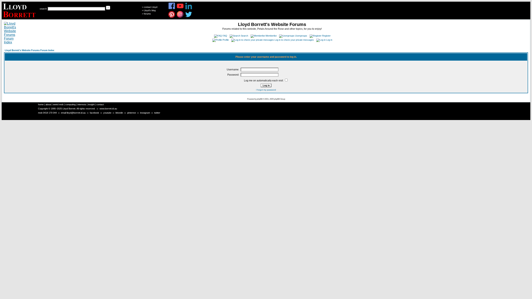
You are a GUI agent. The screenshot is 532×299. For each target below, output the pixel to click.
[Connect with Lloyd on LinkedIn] (189, 8)
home (41, 104)
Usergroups (301, 35)
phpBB (259, 99)
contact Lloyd (150, 7)
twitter (157, 113)
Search (244, 35)
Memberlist (271, 35)
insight (91, 104)
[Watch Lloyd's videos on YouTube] (180, 8)
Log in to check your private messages (294, 40)
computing (70, 104)
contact (100, 104)
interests (82, 104)
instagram (145, 113)
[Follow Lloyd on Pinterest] (172, 17)
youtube (107, 113)
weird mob (58, 104)
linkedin (119, 113)
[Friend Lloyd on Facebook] (172, 8)
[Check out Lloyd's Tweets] (189, 17)
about (48, 104)
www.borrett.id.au (108, 108)
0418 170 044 (50, 113)
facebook (94, 113)
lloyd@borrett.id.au (76, 113)
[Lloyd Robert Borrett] (20, 18)
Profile (226, 40)
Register (326, 35)
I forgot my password (266, 90)
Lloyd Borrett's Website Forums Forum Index (29, 50)
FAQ (225, 35)
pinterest (131, 113)
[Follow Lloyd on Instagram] (180, 17)
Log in (329, 40)
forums (147, 13)
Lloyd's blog (150, 10)
